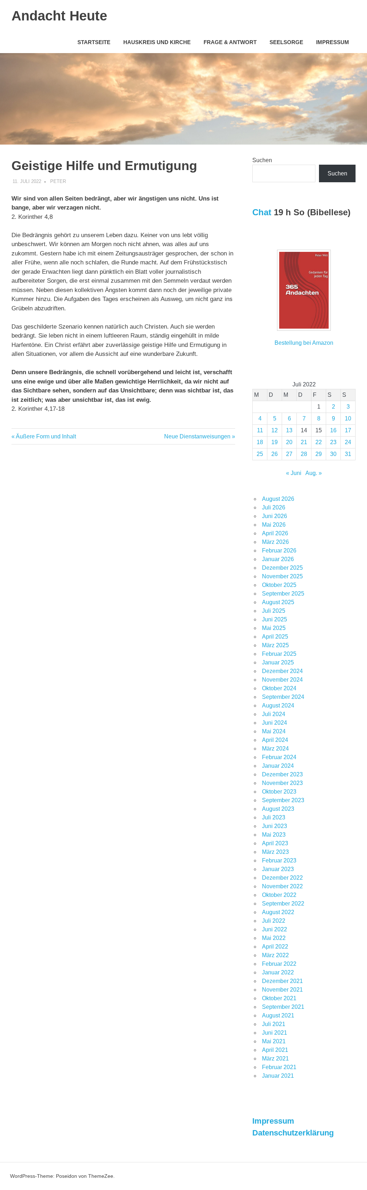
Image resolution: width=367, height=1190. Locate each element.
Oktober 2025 (279, 585)
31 (348, 454)
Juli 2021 (273, 1024)
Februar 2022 (279, 964)
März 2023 (275, 852)
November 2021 (282, 990)
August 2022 (278, 912)
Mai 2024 (274, 731)
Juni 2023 (274, 826)
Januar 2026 (278, 559)
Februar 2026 (279, 550)
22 (318, 442)
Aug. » (313, 473)
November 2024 (282, 680)
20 (289, 442)
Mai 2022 (274, 938)
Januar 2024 (278, 766)
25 (260, 454)
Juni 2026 (274, 516)
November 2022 (282, 886)
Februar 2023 (279, 860)
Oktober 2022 (279, 895)
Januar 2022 (278, 972)
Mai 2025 (274, 628)
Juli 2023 (273, 817)
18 (260, 442)
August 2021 (278, 1015)
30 (333, 454)
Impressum (332, 42)
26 (274, 454)
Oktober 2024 (279, 688)
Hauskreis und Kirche (157, 42)
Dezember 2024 (282, 671)
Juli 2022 (273, 921)
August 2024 (278, 705)
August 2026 (278, 499)
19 (274, 442)
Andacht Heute (59, 15)
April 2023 (275, 843)
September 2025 (283, 594)
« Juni (293, 473)
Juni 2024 (274, 723)
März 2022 (275, 955)
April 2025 (275, 637)
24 (348, 442)
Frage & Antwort (230, 42)
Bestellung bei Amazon (304, 343)
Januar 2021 (278, 1076)
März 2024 (275, 748)
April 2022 (275, 947)
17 (348, 430)
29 (318, 454)
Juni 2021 (274, 1033)
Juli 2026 (273, 507)
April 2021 (275, 1050)
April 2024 (275, 740)
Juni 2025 (274, 619)
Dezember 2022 (282, 878)
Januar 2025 (278, 662)
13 (289, 430)
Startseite (93, 42)
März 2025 (275, 645)
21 (304, 442)
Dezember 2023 (282, 774)
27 (289, 454)
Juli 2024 (273, 714)
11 (260, 430)
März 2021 (275, 1058)
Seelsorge (286, 42)
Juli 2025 (273, 611)
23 (333, 442)
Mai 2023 (274, 835)
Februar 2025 (279, 654)
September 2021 (283, 1007)
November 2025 (282, 576)
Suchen (262, 160)
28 (304, 454)
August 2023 (278, 809)
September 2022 (283, 903)
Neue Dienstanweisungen (197, 436)
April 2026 (275, 533)
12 (274, 430)
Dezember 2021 (282, 981)
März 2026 (275, 542)
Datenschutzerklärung (293, 1132)
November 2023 (282, 783)
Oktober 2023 (279, 792)
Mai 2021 (274, 1041)
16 (333, 430)
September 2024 (283, 697)
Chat (261, 212)
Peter (58, 181)
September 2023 (283, 800)
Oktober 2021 (279, 998)
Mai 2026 (274, 525)
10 (348, 418)
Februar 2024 (279, 757)
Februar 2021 (279, 1067)
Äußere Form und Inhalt (45, 436)
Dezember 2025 (282, 568)
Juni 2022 (274, 929)
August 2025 (278, 602)
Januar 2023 (278, 869)
